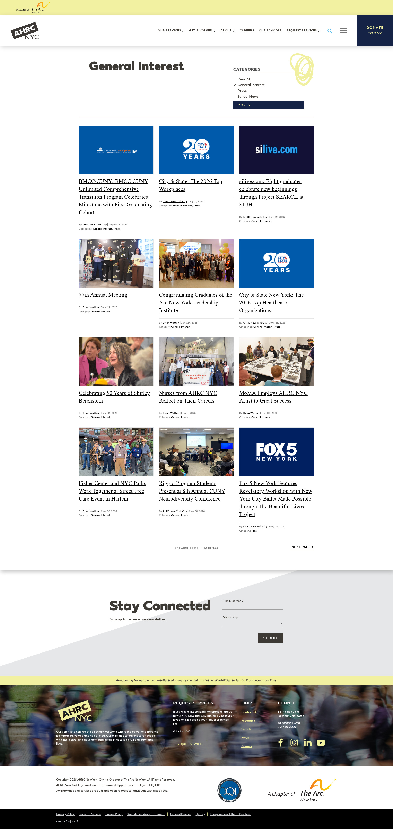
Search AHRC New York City (329, 30)
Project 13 (72, 821)
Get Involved (200, 30)
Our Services (169, 30)
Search (246, 729)
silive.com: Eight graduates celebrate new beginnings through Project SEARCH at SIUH (271, 193)
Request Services (301, 30)
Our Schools (270, 30)
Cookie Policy (114, 814)
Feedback (248, 720)
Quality (200, 814)
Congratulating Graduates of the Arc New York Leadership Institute (195, 302)
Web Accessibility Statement (146, 814)
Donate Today (375, 30)
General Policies (180, 814)
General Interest (251, 85)
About (226, 30)
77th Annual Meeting (103, 294)
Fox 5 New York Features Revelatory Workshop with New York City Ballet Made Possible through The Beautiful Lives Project (275, 498)
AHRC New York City (24, 30)
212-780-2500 (287, 727)
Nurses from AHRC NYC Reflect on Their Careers (188, 396)
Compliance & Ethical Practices (230, 814)
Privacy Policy (65, 814)
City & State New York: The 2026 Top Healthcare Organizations (271, 302)
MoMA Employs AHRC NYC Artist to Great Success (273, 396)
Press (242, 91)
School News (248, 96)
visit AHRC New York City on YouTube (321, 742)
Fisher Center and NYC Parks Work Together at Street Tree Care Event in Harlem (112, 490)
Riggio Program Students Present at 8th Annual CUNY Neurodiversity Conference (192, 490)
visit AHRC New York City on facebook (281, 742)
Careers (247, 30)
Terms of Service (90, 814)
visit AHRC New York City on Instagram (294, 742)
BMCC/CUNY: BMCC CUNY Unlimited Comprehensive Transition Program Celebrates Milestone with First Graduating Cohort (115, 197)
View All (244, 79)
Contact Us (249, 712)
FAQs (245, 737)
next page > (302, 547)
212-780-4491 (182, 731)
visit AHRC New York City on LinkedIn (307, 742)
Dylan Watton (90, 307)
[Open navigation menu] (343, 30)
